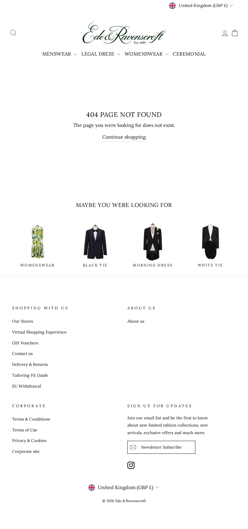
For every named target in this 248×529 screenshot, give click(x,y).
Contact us (22, 353)
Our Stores (22, 321)
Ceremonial (189, 54)
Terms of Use (24, 430)
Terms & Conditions (31, 419)
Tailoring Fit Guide (30, 375)
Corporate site (26, 451)
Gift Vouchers (25, 343)
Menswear (57, 54)
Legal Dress (98, 54)
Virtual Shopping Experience (39, 332)
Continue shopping (124, 137)
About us (135, 321)
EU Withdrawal (26, 386)
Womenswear (144, 54)
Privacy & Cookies (29, 440)
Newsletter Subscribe (161, 447)
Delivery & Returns (30, 364)
